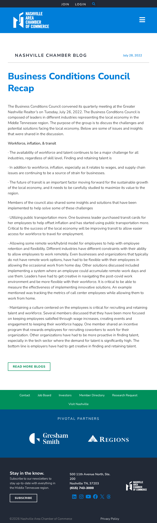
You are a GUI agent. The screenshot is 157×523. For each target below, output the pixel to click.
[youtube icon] (88, 496)
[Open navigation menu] (142, 19)
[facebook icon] (95, 496)
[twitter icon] (102, 497)
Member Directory (92, 395)
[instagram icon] (81, 496)
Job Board (44, 395)
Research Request (124, 395)
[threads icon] (109, 497)
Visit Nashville (79, 404)
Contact (25, 395)
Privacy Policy (110, 519)
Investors (65, 395)
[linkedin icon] (74, 496)
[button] (94, 4)
